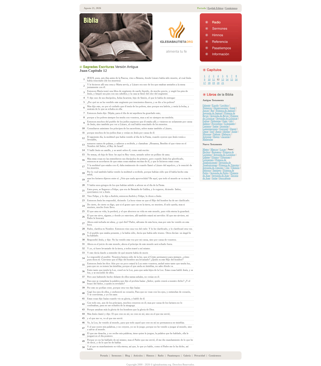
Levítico (225, 105)
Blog (127, 355)
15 (231, 79)
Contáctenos (231, 8)
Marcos (214, 149)
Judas (214, 178)
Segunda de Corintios (224, 154)
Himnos (150, 355)
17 (204, 83)
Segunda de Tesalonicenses (217, 163)
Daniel (233, 128)
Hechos (206, 152)
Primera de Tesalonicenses (214, 161)
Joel (212, 131)
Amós (218, 131)
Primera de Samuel (225, 110)
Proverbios (217, 123)
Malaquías (208, 139)
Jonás (234, 131)
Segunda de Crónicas (226, 118)
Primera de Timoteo (229, 165)
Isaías (215, 126)
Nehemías (216, 121)
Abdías (226, 131)
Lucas (223, 149)
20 (218, 83)
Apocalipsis (225, 178)
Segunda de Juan (220, 175)
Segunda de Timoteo (213, 167)
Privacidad (199, 355)
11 (213, 79)
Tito (227, 167)
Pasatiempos (173, 355)
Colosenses (208, 159)
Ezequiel (223, 128)
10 (209, 79)
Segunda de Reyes (219, 115)
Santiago (217, 170)
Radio (161, 355)
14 (227, 79)
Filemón (235, 167)
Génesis (206, 105)
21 (222, 83)
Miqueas (207, 134)
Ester (225, 121)
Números (207, 108)
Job (231, 121)
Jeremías (224, 126)
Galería (187, 355)
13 (222, 79)
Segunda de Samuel (213, 113)
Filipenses (225, 157)
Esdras (206, 121)
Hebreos (207, 170)
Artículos (138, 355)
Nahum (216, 134)
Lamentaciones (210, 128)
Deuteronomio (221, 108)
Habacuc (226, 134)
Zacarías (225, 136)
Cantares (207, 126)
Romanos (216, 152)
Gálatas (206, 157)
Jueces (206, 110)
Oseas (205, 131)
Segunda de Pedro (219, 173)
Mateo (206, 149)
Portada (104, 355)
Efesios (215, 157)
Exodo (215, 105)
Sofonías (207, 136)
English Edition (215, 8)
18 (209, 83)
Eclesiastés (229, 123)
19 (213, 83)
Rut (212, 110)
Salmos (206, 123)
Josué (232, 108)
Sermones (116, 355)
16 (236, 79)
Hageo (216, 136)
